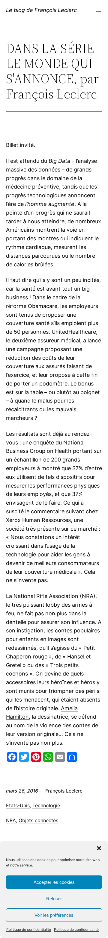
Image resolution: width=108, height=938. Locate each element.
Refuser (54, 898)
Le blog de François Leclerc (41, 10)
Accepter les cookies (54, 882)
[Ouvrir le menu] (98, 10)
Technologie (46, 805)
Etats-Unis (18, 805)
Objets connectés (38, 820)
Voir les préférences (54, 915)
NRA (11, 820)
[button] (99, 848)
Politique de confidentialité (28, 929)
